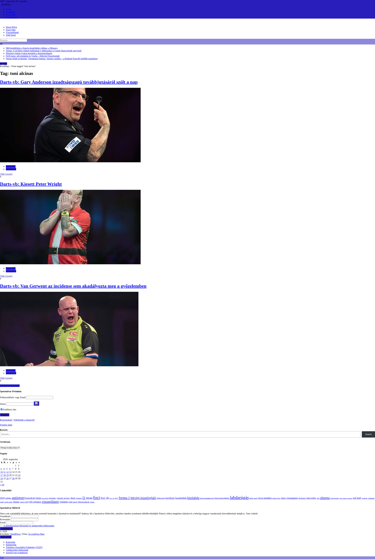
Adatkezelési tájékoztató (17, 550)
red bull (357, 498)
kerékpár (170, 498)
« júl (2, 484)
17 (1, 475)
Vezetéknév (5, 516)
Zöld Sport (11, 35)
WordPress (15, 534)
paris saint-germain (345, 498)
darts (73, 498)
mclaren (302, 498)
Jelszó (3, 404)
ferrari (89, 497)
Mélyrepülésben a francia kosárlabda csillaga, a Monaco (32, 48)
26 (7, 478)
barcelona (45, 498)
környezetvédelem (221, 498)
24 (1, 478)
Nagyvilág (11, 30)
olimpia (325, 498)
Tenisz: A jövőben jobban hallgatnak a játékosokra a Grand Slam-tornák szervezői (43, 50)
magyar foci (276, 498)
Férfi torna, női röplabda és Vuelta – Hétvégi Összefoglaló (33, 56)
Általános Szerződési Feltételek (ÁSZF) (24, 547)
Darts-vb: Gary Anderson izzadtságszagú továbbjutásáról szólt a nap (69, 82)
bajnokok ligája (33, 498)
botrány (52, 498)
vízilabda (63, 501)
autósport (18, 498)
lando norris (253, 498)
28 (13, 478)
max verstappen (289, 498)
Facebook (10, 12)
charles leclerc (63, 498)
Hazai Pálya (11, 27)
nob (318, 498)
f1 (83, 498)
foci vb (104, 497)
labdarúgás (239, 497)
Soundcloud (11, 17)
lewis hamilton (265, 498)
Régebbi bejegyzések (10, 385)
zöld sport (72, 502)
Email (8, 9)
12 (7, 472)
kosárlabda (181, 498)
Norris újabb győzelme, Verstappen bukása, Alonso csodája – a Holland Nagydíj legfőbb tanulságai (52, 58)
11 (4, 472)
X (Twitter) (11, 14)
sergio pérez (8, 502)
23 (19, 475)
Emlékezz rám (9, 409)
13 (10, 472)
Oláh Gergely (6, 174)
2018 (2, 498)
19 (7, 475)
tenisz (16, 501)
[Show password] (36, 403)
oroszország (334, 498)
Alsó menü (5, 537)
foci (96, 497)
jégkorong (161, 498)
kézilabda (193, 497)
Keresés (4, 430)
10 (1, 472)
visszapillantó (50, 501)
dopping (79, 498)
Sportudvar (11, 169)
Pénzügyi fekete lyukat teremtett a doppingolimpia (29, 53)
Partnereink (11, 544)
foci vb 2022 (113, 498)
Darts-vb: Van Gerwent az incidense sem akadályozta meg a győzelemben (73, 286)
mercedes (311, 498)
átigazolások (84, 502)
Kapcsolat (10, 542)
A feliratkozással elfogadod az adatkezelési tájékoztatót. (28, 525)
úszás (92, 502)
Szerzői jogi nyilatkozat (17, 552)
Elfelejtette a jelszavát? (24, 420)
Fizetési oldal (6, 425)
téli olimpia (35, 501)
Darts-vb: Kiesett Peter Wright (31, 184)
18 (4, 475)
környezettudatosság (207, 498)
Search (368, 434)
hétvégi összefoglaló (143, 497)
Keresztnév (5, 519)
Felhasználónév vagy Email (12, 397)
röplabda (365, 498)
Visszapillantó (12, 32)
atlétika (8, 498)
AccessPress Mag (36, 534)
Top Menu (5, 4)
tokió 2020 (24, 502)
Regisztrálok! (6, 420)
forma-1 (124, 498)
